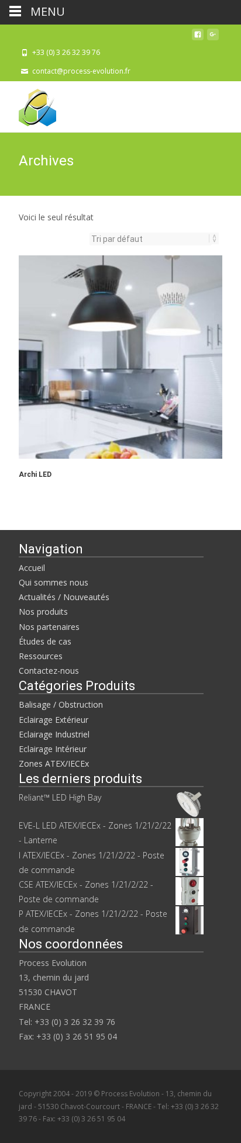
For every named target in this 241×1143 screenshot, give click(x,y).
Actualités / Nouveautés (64, 596)
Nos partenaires (49, 626)
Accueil (32, 567)
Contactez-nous (49, 670)
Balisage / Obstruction (61, 704)
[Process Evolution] (28, 104)
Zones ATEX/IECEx (54, 763)
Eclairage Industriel (54, 734)
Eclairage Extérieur (53, 719)
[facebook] (198, 37)
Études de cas (45, 641)
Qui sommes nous (53, 582)
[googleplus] (213, 37)
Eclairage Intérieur (53, 748)
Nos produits (43, 611)
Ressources (41, 655)
